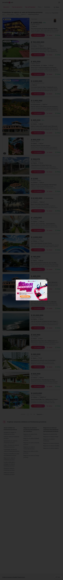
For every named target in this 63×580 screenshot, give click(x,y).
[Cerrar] (47, 280)
